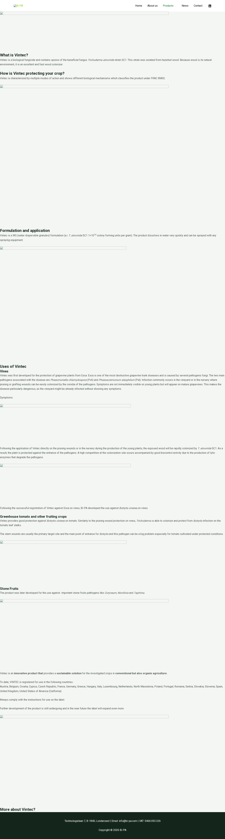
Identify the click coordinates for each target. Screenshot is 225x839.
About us (152, 5)
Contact (198, 5)
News (185, 5)
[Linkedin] (209, 5)
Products (168, 5)
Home (138, 5)
